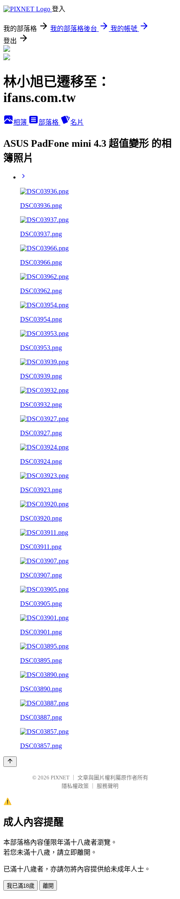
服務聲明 (107, 786)
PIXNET (60, 777)
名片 (77, 122)
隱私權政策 (75, 786)
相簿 (20, 122)
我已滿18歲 (20, 886)
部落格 (49, 122)
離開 (48, 886)
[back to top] (10, 761)
